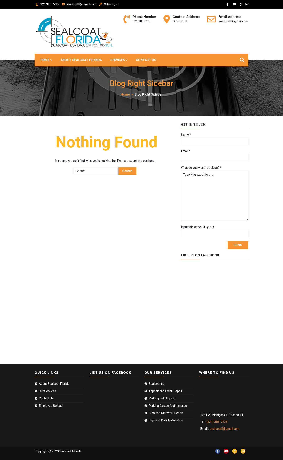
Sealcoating (156, 384)
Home (44, 60)
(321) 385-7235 (217, 422)
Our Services (47, 391)
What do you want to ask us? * (201, 167)
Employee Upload (51, 405)
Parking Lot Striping (162, 398)
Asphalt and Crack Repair (165, 391)
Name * (186, 134)
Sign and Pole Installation (166, 420)
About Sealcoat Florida (81, 60)
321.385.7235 (49, 4)
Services (117, 60)
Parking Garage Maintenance (168, 405)
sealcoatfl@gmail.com (81, 4)
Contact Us (146, 60)
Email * (185, 151)
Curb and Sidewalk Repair (166, 413)
